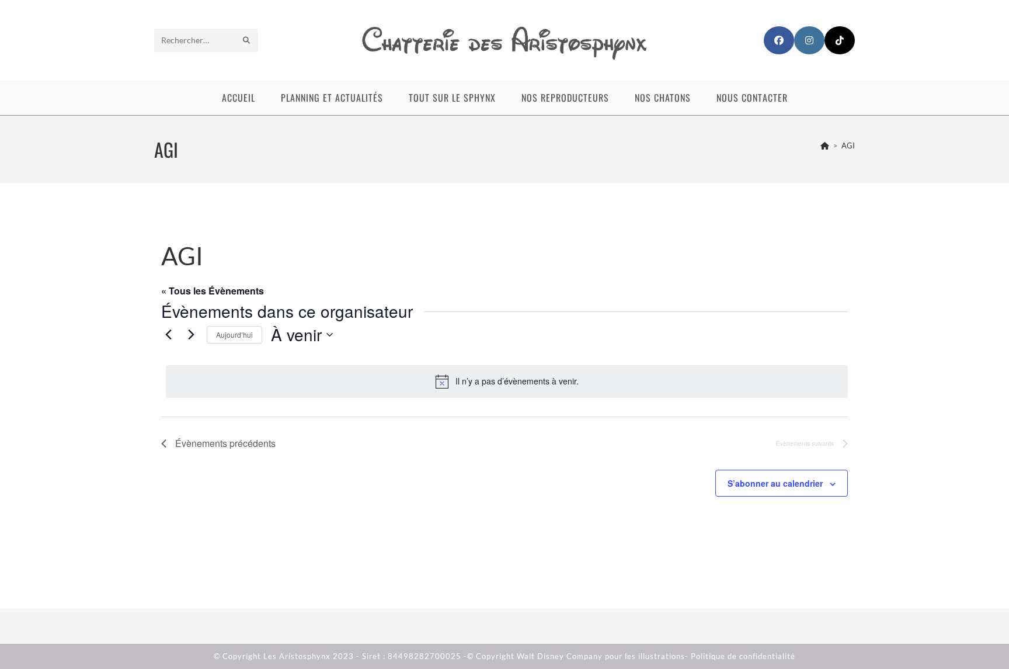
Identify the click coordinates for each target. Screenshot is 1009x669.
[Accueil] (825, 145)
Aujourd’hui (234, 334)
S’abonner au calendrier (775, 483)
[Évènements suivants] (191, 335)
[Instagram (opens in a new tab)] (809, 40)
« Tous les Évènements (212, 290)
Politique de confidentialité (743, 656)
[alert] (507, 381)
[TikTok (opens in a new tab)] (839, 40)
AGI (848, 145)
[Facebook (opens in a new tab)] (779, 40)
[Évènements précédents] (168, 335)
